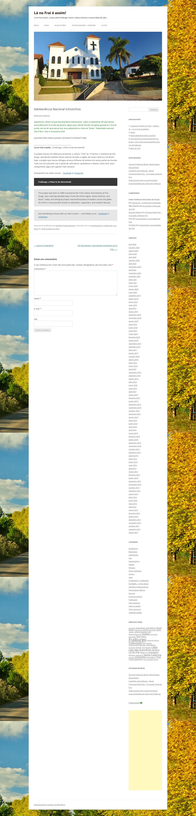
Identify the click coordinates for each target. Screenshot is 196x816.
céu (149, 632)
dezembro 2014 (135, 404)
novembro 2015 (135, 372)
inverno (138, 647)
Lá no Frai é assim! (50, 12)
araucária (132, 628)
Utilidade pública (135, 612)
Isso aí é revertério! (43, 245)
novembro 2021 (135, 273)
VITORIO (132, 225)
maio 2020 (133, 292)
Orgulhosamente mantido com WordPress (49, 805)
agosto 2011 (133, 532)
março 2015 (133, 395)
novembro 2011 (135, 523)
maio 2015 (133, 388)
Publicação (133, 600)
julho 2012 (133, 497)
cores (158, 630)
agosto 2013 (133, 455)
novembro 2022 (135, 267)
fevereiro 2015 (134, 398)
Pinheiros (132, 655)
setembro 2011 (135, 529)
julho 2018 (133, 324)
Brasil (159, 628)
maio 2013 (133, 465)
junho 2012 (133, 500)
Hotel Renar (150, 645)
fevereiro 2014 (134, 436)
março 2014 (133, 433)
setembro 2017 (135, 347)
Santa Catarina (152, 655)
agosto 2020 (133, 289)
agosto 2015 (133, 379)
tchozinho (140, 657)
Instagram (78, 173)
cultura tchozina (140, 632)
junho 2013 (133, 462)
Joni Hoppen (146, 647)
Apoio (46, 25)
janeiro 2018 (133, 340)
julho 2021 (133, 279)
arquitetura (151, 628)
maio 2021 (133, 283)
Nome (37, 298)
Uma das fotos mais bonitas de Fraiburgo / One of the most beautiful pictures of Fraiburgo (144, 142)
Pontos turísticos (135, 596)
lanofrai (155, 649)
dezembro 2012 (135, 481)
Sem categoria (134, 603)
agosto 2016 (133, 359)
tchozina (132, 657)
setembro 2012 (135, 491)
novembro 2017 (135, 343)
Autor (104, 25)
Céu (130, 558)
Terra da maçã (148, 659)
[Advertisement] (145, 750)
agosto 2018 (133, 321)
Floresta (132, 568)
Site (35, 319)
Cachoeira (138, 630)
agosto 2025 (133, 251)
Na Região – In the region (139, 584)
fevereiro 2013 (134, 475)
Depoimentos (134, 561)
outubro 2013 (134, 449)
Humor (131, 574)
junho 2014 (133, 423)
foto (138, 636)
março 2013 (133, 471)
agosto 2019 (133, 299)
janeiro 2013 (133, 478)
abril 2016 (132, 369)
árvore (155, 659)
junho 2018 (133, 327)
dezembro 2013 (135, 443)
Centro (146, 630)
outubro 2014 (134, 411)
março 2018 (133, 334)
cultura (131, 632)
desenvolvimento (135, 634)
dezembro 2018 (135, 315)
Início (36, 25)
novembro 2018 (135, 318)
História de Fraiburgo (137, 645)
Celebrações (133, 555)
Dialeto (131, 564)
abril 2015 (132, 391)
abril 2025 (132, 257)
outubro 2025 (134, 247)
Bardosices (133, 552)
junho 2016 (133, 366)
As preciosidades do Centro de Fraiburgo (145, 183)
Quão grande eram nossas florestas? (143, 180)
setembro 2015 (135, 375)
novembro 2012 (135, 484)
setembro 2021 (135, 276)
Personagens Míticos (137, 590)
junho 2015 (133, 385)
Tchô (158, 657)
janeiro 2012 (133, 516)
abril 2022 (132, 270)
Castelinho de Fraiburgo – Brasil (141, 171)
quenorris (139, 655)
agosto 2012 (133, 494)
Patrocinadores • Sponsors (84, 25)
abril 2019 (132, 308)
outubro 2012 (134, 488)
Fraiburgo (137, 639)
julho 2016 (133, 363)
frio (144, 643)
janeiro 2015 (133, 401)
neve (146, 653)
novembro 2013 (135, 446)
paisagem (154, 652)
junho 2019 (133, 302)
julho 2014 (133, 420)
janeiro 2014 (133, 439)
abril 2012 (132, 507)
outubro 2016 (134, 356)
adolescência (97, 225)
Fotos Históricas (135, 571)
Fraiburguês (135, 642)
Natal (142, 652)
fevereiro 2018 (134, 337)
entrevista (153, 634)
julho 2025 (133, 254)
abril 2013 (132, 468)
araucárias (140, 628)
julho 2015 (133, 382)
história (148, 643)
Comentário (40, 269)
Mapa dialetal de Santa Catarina (142, 135)
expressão (132, 637)
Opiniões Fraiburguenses (65, 225)
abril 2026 (132, 244)
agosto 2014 (133, 417)
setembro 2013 (135, 452)
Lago (131, 577)
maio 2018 (133, 331)
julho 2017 (133, 350)
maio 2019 (133, 305)
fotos (143, 636)
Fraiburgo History (153, 640)
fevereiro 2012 (134, 513)
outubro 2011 (134, 526)
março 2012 (133, 510)
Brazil (131, 630)
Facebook (67, 173)
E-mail (37, 308)
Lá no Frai (134, 652)
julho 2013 (133, 459)
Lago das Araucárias (140, 649)
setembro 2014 (135, 414)
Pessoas (132, 593)
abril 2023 (132, 263)
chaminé (152, 630)
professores (108, 225)
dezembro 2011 (135, 520)
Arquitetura (133, 548)
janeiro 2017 (133, 353)
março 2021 (133, 286)
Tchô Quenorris (135, 609)
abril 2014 (132, 430)
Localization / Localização (139, 580)
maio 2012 (133, 504)
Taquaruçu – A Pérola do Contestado (146, 203)
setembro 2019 (135, 295)
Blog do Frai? (60, 25)
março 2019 (133, 311)
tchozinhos (151, 657)
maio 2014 (133, 427)
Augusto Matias (135, 212)
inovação (132, 648)
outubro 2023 (134, 260)
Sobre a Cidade (135, 606)
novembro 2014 (135, 407)
